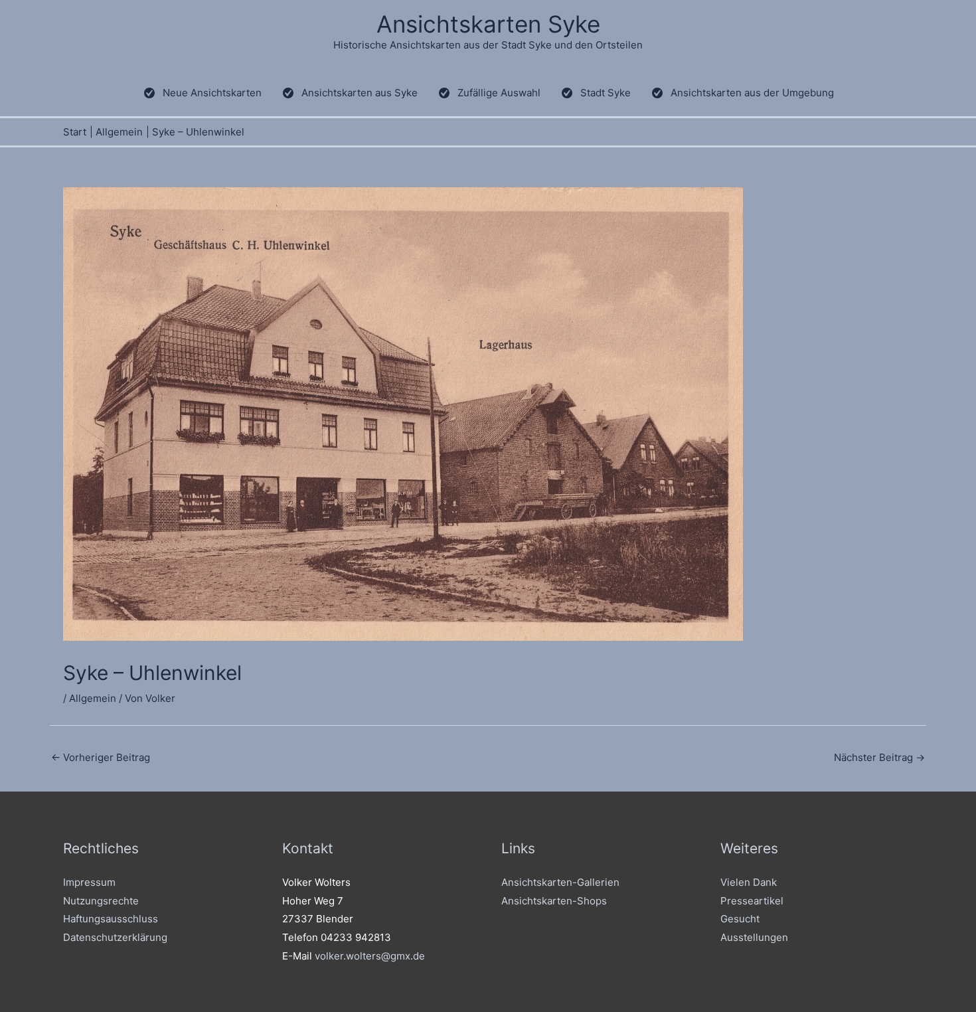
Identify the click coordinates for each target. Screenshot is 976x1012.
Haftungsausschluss (110, 918)
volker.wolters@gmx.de (370, 956)
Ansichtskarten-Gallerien (560, 882)
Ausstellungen (754, 937)
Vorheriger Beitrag (100, 757)
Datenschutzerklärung (115, 937)
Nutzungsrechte (101, 900)
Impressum (89, 882)
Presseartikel (751, 900)
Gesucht (740, 918)
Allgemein (92, 698)
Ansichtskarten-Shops (554, 900)
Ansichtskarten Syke (488, 24)
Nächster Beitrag (879, 757)
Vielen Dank (748, 882)
